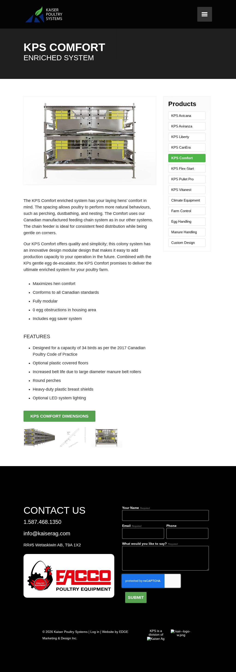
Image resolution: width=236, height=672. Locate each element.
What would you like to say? (144, 543)
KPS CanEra (181, 147)
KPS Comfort (182, 158)
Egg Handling (181, 221)
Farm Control (181, 211)
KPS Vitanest (181, 190)
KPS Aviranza (181, 126)
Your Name (130, 508)
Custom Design (183, 243)
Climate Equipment (185, 200)
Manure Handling (184, 232)
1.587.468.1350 (42, 522)
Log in (94, 632)
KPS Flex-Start (182, 168)
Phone (171, 526)
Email (126, 526)
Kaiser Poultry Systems (71, 632)
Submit (136, 597)
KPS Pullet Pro (182, 179)
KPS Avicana (181, 116)
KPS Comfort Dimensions (59, 416)
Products (182, 103)
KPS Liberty (180, 137)
